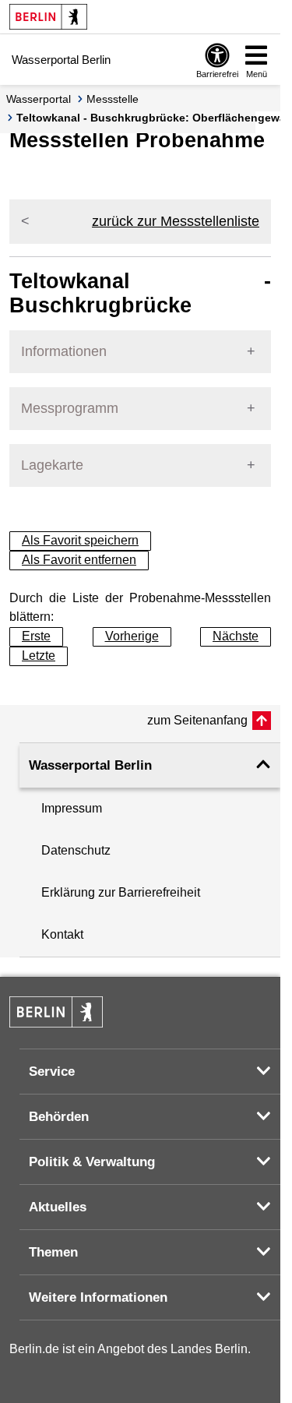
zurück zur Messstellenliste (175, 221)
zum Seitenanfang (197, 720)
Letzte (38, 655)
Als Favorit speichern (80, 540)
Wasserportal (38, 99)
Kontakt (62, 934)
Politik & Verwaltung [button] (92, 1161)
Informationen (64, 351)
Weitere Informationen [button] (98, 1297)
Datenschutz (76, 850)
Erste (36, 636)
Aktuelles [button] (57, 1207)
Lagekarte (52, 465)
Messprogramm (69, 408)
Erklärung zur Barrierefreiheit (120, 892)
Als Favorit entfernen (79, 559)
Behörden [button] (59, 1116)
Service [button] (52, 1071)
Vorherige (132, 636)
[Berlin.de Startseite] (48, 17)
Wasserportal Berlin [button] (90, 765)
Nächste (236, 636)
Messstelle (112, 99)
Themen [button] (53, 1252)
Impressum (71, 808)
